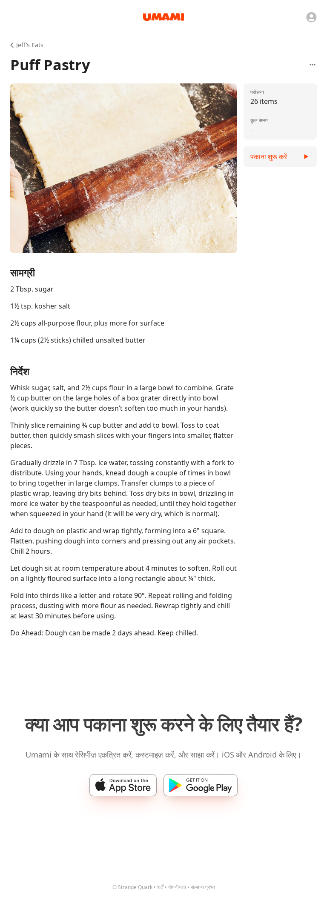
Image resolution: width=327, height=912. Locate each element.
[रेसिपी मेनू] (312, 64)
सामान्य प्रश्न (203, 887)
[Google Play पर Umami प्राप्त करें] (201, 785)
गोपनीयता (177, 887)
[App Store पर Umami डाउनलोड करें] (123, 785)
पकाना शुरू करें (268, 156)
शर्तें (160, 887)
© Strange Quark (132, 887)
